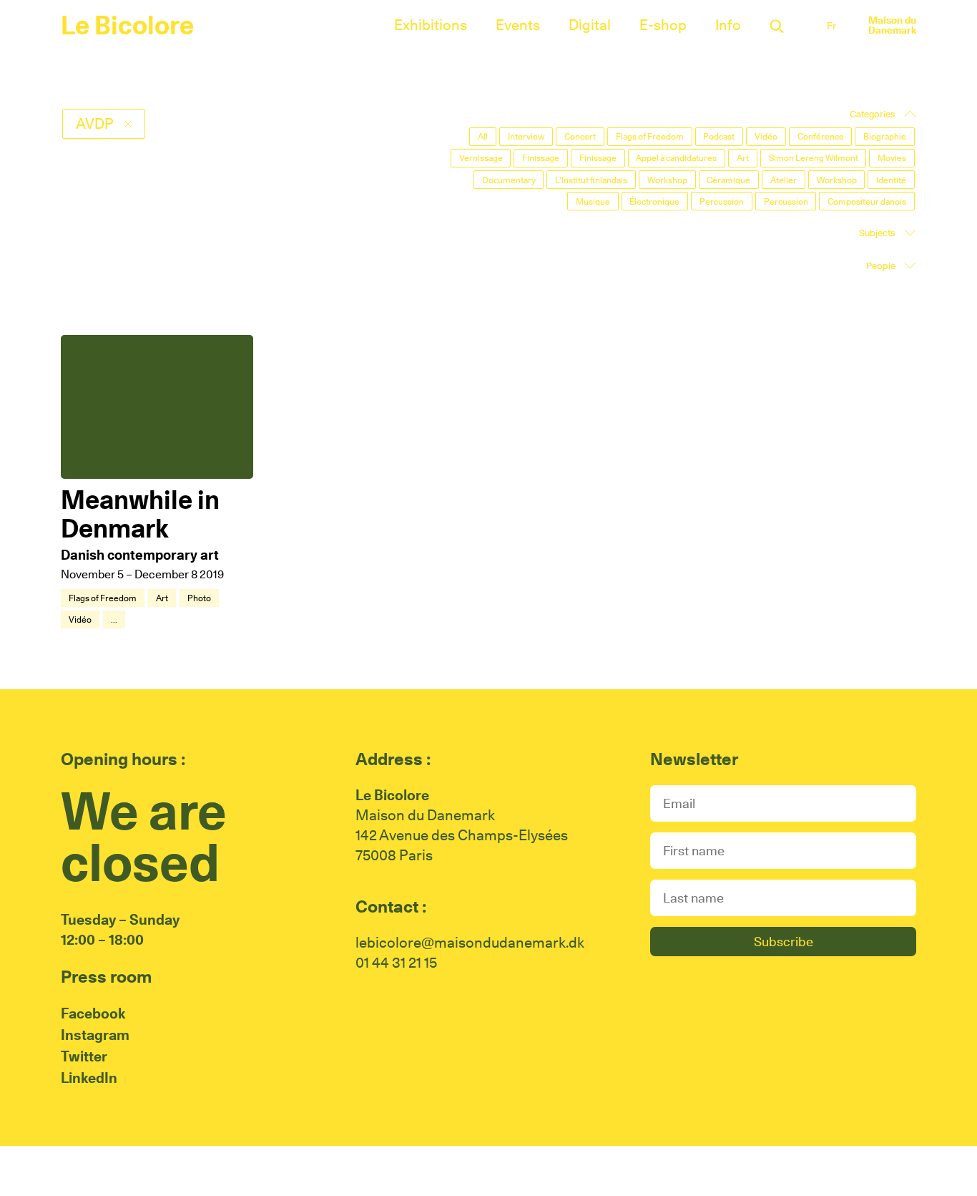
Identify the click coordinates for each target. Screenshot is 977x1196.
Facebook (93, 1013)
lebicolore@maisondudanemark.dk (469, 943)
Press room (106, 976)
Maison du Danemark (892, 25)
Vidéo (80, 619)
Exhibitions (430, 25)
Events (518, 25)
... (114, 619)
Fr (831, 26)
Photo (199, 598)
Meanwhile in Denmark (140, 514)
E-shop (663, 25)
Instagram (95, 1035)
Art (162, 598)
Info (728, 25)
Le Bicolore (127, 25)
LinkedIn (89, 1078)
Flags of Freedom (103, 598)
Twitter (84, 1056)
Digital (590, 25)
